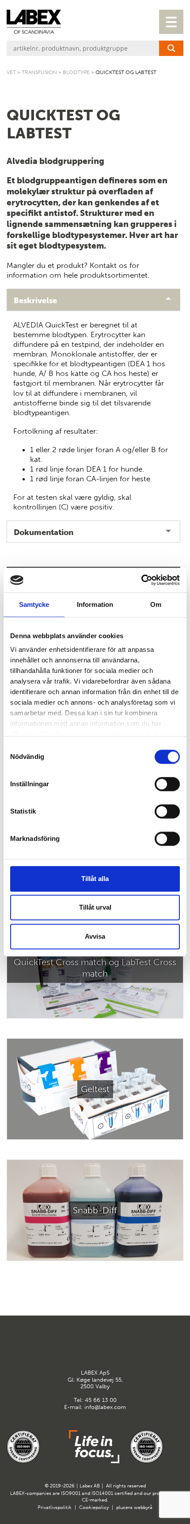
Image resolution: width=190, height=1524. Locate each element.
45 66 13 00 (101, 1400)
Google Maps (84, 1347)
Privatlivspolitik (55, 1507)
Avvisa (95, 936)
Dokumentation (43, 532)
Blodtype (76, 72)
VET (11, 72)
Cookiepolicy (94, 1507)
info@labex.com (105, 1407)
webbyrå (143, 1507)
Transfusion (39, 72)
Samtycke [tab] (34, 604)
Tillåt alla (95, 878)
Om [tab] (155, 604)
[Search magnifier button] (171, 48)
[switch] (167, 784)
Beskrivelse (35, 300)
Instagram (106, 1347)
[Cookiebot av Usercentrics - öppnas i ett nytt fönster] (141, 580)
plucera (124, 1507)
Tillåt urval (95, 907)
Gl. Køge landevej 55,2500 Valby (95, 1379)
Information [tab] (95, 604)
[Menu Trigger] (171, 22)
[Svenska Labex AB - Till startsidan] (34, 22)
